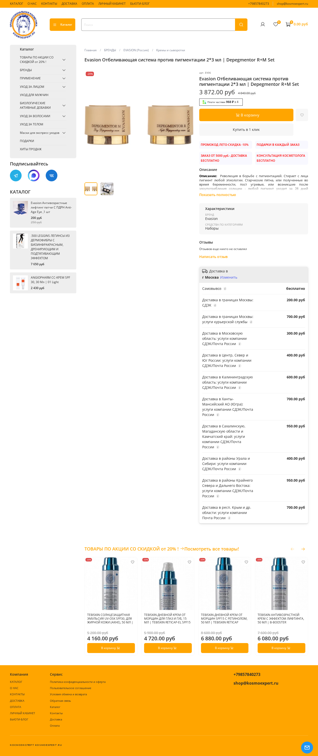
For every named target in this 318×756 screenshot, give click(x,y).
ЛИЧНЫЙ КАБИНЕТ (112, 3)
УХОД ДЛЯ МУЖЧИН (34, 95)
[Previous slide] (90, 124)
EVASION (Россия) (136, 50)
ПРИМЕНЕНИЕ (30, 78)
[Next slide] (187, 124)
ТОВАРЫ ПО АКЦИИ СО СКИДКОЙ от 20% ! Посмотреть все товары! (161, 549)
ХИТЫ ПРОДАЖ (30, 149)
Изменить (228, 277)
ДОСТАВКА (69, 3)
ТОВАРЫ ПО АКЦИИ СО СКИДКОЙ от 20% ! (36, 59)
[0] (275, 24)
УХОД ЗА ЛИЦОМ (32, 87)
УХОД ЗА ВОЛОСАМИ (35, 116)
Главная (90, 50)
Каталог (66, 24)
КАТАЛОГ (16, 3)
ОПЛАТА (88, 3)
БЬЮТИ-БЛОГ (140, 3)
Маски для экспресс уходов (39, 133)
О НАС (32, 3)
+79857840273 (258, 3)
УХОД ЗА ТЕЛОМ (31, 124)
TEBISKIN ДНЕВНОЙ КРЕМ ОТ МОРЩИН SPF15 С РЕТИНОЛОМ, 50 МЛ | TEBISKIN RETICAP (224, 618)
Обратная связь (60, 701)
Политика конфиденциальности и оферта (78, 682)
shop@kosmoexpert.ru (292, 3)
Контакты (56, 713)
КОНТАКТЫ (49, 3)
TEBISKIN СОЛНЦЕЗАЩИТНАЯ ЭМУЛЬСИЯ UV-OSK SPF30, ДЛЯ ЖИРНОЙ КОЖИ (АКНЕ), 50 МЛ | (110, 618)
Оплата (55, 725)
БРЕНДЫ (110, 50)
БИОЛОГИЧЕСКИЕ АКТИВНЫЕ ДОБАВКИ (35, 105)
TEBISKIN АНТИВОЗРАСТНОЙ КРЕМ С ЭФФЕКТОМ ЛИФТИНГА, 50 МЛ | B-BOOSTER (281, 618)
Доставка (56, 719)
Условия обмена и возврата (68, 694)
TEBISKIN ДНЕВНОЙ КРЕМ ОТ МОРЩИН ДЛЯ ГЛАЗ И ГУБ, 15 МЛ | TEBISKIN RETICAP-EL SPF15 (167, 618)
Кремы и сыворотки (170, 50)
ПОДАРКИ (27, 141)
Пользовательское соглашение (70, 688)
